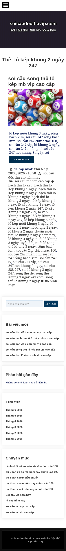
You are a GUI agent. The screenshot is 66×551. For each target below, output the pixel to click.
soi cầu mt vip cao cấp (20, 512)
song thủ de (25, 273)
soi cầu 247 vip (24, 262)
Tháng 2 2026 (14, 433)
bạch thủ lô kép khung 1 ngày (30, 187)
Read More (21, 159)
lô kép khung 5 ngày (40, 220)
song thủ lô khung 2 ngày (30, 279)
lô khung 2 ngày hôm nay (35, 235)
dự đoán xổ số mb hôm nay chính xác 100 (32, 471)
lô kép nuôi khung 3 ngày (28, 223)
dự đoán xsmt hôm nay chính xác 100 (29, 489)
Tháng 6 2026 (14, 409)
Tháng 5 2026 (14, 415)
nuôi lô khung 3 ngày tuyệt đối (32, 241)
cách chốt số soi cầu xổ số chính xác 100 (32, 466)
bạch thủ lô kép (20, 185)
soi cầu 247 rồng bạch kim (30, 256)
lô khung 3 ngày (21, 239)
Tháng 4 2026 (14, 421)
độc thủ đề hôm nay (18, 494)
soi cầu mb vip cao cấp (32, 181)
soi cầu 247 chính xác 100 (36, 250)
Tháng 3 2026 (14, 427)
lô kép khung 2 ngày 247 (31, 206)
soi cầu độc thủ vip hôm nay (31, 175)
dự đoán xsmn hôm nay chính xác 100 (30, 483)
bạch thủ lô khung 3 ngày (28, 199)
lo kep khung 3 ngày (28, 214)
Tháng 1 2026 (14, 438)
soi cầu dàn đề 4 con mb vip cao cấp (29, 332)
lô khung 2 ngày (44, 227)
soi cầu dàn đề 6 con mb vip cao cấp (29, 343)
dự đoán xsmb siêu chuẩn (22, 477)
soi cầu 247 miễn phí (24, 254)
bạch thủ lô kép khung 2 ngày (32, 191)
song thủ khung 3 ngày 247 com (28, 275)
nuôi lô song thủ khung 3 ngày (31, 244)
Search (50, 303)
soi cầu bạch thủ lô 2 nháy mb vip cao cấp (32, 338)
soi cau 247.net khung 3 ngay (28, 264)
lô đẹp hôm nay (15, 500)
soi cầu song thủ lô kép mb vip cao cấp (31, 81)
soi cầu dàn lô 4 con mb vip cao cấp (28, 355)
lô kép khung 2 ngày (34, 204)
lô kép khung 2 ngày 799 (31, 210)
